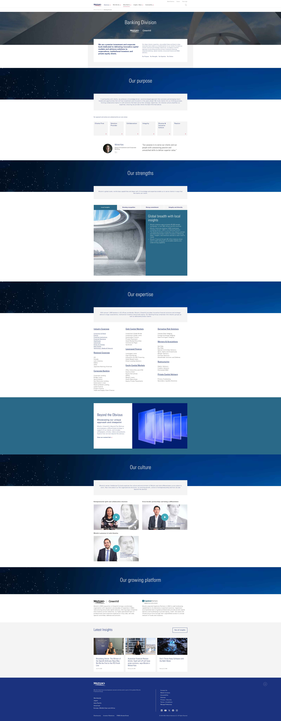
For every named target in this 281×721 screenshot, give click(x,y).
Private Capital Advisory (168, 375)
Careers (178, 1)
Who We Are (116, 5)
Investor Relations (108, 715)
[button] (107, 5)
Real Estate (97, 346)
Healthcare (97, 341)
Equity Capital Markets (135, 366)
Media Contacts (165, 692)
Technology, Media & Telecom (103, 348)
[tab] (105, 207)
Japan (96, 700)
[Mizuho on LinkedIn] (161, 710)
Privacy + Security (166, 699)
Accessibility (164, 695)
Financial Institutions (100, 337)
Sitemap (163, 697)
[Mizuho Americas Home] (98, 5)
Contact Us (163, 690)
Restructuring (163, 362)
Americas (97, 705)
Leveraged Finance (134, 349)
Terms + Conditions (166, 702)
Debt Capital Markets (135, 329)
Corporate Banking (102, 371)
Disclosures (97, 715)
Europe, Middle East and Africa (104, 708)
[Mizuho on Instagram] (177, 710)
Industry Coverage (101, 329)
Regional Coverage (102, 353)
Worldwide (97, 698)
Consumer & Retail (100, 333)
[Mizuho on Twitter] (169, 710)
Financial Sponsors (100, 339)
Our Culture (170, 56)
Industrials (97, 343)
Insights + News (137, 5)
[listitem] (108, 9)
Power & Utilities (99, 344)
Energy (96, 335)
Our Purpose (145, 56)
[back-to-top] (265, 684)
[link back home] (100, 684)
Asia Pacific (98, 703)
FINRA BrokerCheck (123, 715)
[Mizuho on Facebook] (173, 710)
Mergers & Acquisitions (168, 342)
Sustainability (148, 5)
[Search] (186, 5)
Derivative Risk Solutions (168, 329)
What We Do (126, 5)
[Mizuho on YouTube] (165, 710)
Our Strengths (153, 56)
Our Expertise (162, 56)
